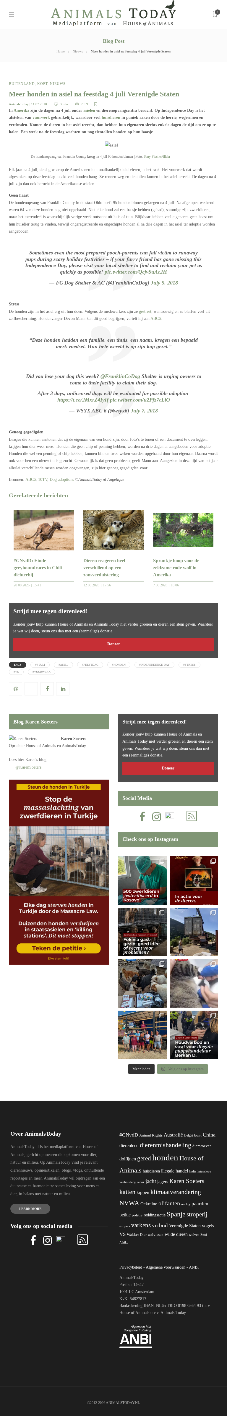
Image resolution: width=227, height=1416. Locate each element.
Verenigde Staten (185, 1225)
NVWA (129, 1203)
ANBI (194, 1267)
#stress (189, 664)
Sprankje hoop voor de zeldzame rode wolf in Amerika (176, 567)
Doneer (113, 644)
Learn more (30, 1209)
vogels (208, 1225)
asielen (89, 110)
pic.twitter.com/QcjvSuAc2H (136, 272)
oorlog (185, 1204)
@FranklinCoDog (120, 376)
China (209, 1135)
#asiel (63, 664)
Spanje (176, 1214)
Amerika (21, 110)
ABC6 (155, 318)
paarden (200, 1203)
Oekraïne (148, 1203)
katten (127, 1191)
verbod (160, 1225)
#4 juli (40, 664)
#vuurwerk (42, 671)
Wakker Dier (137, 1235)
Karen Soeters (73, 738)
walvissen (155, 1235)
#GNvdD (128, 1135)
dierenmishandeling (165, 1145)
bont (198, 1135)
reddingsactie (155, 1215)
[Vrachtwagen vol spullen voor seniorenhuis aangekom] (142, 1035)
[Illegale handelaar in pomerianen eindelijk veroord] (194, 1035)
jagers (162, 1181)
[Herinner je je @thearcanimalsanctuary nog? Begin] (194, 932)
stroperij (197, 1214)
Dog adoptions (62, 479)
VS (122, 1234)
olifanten (169, 1203)
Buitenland (22, 84)
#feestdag (90, 664)
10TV (42, 479)
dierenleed (129, 1145)
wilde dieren (176, 1234)
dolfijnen (127, 1158)
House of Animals (41, 746)
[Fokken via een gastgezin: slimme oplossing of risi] (142, 932)
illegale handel (174, 1170)
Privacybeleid (130, 1267)
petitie (125, 1214)
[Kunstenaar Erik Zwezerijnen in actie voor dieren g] (194, 880)
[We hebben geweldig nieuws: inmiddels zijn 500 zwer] (142, 880)
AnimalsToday (19, 104)
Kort (42, 84)
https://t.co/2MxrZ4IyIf (82, 400)
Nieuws (78, 51)
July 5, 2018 (164, 283)
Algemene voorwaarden (165, 1267)
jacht (150, 1181)
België (188, 1135)
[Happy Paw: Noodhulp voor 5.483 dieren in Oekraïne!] (142, 983)
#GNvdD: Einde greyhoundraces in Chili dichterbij (38, 567)
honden (165, 1157)
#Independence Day (154, 664)
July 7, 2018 (144, 411)
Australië (173, 1135)
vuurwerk (41, 117)
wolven (194, 1235)
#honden (119, 664)
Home (60, 51)
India (192, 1171)
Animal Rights (151, 1135)
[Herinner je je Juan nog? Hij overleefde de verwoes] (194, 983)
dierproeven (202, 1146)
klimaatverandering (175, 1191)
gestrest (145, 311)
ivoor (140, 1182)
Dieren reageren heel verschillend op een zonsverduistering (104, 567)
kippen (143, 1192)
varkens (141, 1225)
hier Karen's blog (32, 759)
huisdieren (111, 117)
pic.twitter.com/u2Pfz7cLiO (140, 400)
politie (137, 1215)
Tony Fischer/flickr (157, 156)
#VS (16, 671)
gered (144, 1158)
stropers (124, 1226)
